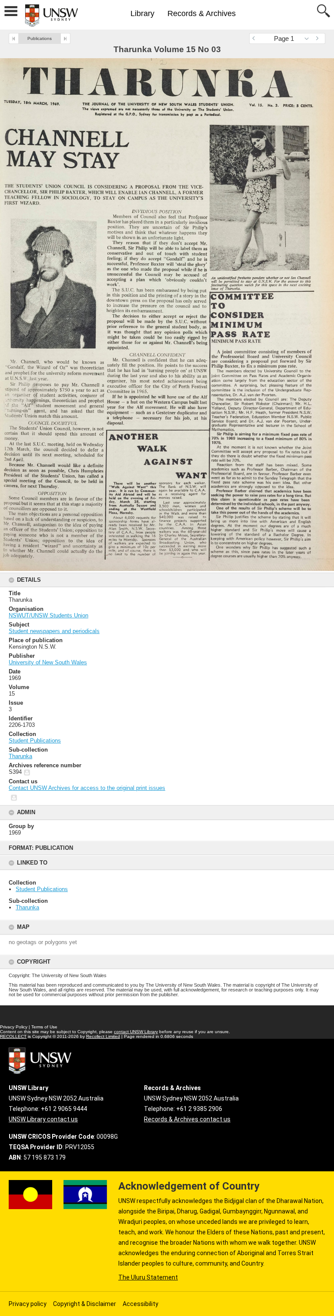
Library (142, 13)
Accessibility (140, 1303)
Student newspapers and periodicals (54, 631)
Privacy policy (28, 1303)
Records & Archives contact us (187, 1119)
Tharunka (27, 907)
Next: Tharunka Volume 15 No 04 (65, 38)
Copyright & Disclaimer (84, 1303)
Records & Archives (201, 13)
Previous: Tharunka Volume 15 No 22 (13, 38)
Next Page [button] (319, 38)
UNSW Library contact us (43, 1119)
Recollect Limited (103, 1036)
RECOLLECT (13, 1036)
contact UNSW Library (136, 1031)
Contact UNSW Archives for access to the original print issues (87, 788)
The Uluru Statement (148, 1277)
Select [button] (309, 38)
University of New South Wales (48, 662)
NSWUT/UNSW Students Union (48, 615)
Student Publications (42, 889)
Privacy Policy (13, 1026)
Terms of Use (44, 1026)
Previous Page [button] (256, 38)
